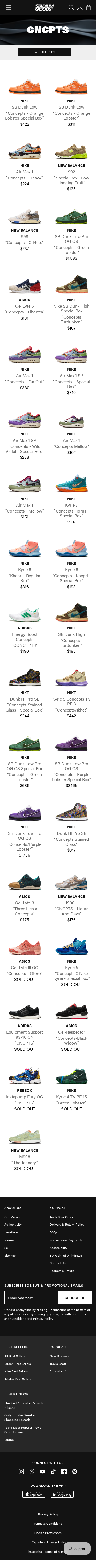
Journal (9, 1239)
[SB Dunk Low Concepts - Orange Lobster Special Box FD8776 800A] (24, 86)
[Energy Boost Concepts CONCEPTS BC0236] (24, 613)
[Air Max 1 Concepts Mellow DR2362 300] (71, 419)
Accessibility (58, 1247)
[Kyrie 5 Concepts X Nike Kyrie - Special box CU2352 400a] (71, 946)
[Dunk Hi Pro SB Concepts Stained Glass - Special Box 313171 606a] (24, 678)
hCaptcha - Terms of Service (48, 1551)
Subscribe (75, 1297)
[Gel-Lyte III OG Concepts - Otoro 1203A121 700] (24, 946)
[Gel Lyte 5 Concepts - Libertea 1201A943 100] (24, 285)
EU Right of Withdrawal (66, 1255)
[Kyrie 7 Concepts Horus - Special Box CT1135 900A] (71, 483)
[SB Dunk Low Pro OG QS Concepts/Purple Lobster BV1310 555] (24, 812)
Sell (6, 1247)
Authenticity (13, 1224)
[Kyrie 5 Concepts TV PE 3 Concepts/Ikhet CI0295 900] (71, 678)
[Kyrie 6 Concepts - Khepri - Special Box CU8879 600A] (71, 548)
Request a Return (62, 1270)
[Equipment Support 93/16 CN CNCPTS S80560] (24, 1011)
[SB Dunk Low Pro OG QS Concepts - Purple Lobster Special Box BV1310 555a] (71, 742)
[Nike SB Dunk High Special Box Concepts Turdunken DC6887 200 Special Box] (71, 285)
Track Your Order (61, 1216)
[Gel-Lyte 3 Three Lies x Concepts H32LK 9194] (24, 881)
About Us (13, 1207)
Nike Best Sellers (16, 1371)
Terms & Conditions (48, 1523)
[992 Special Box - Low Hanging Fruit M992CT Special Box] (71, 150)
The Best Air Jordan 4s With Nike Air (23, 1405)
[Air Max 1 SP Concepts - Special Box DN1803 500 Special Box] (71, 354)
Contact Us (58, 1262)
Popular (58, 1346)
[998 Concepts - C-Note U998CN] (24, 215)
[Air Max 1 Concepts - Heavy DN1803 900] (24, 150)
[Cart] (88, 7)
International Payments (66, 1239)
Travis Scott (58, 1363)
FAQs (53, 1232)
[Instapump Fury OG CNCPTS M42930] (24, 1075)
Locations (11, 1232)
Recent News (16, 1393)
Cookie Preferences (48, 1532)
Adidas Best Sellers (17, 1379)
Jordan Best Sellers (17, 1363)
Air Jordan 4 (58, 1371)
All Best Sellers (14, 1355)
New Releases (59, 1355)
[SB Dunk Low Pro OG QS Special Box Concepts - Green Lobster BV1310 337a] (24, 742)
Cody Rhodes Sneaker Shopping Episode (19, 1417)
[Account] (80, 7)
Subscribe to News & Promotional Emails (43, 1285)
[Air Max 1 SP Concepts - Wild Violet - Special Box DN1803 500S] (24, 419)
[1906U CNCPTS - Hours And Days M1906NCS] (71, 881)
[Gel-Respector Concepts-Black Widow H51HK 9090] (71, 1011)
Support (58, 1207)
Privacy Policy (48, 1514)
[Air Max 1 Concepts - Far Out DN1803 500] (24, 354)
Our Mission (13, 1216)
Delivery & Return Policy (67, 1224)
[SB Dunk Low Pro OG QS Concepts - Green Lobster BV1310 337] (71, 215)
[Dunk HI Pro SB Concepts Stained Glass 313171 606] (71, 812)
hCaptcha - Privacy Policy (48, 1542)
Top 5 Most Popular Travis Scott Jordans (22, 1429)
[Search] (71, 7)
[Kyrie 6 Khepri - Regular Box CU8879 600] (24, 548)
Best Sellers (16, 1346)
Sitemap (10, 1255)
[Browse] (8, 7)
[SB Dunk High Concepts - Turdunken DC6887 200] (71, 613)
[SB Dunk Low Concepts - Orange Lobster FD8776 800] (71, 86)
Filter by (47, 51)
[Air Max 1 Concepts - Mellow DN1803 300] (24, 483)
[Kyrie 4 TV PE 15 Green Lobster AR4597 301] (71, 1075)
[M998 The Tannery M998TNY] (24, 1135)
